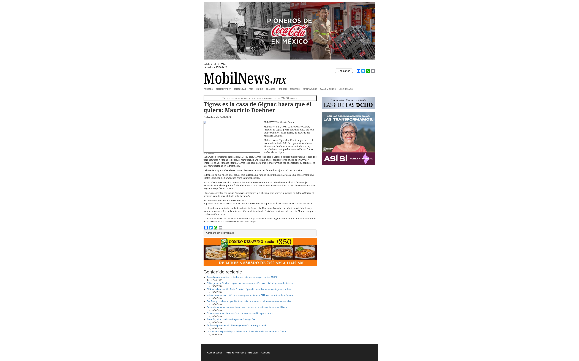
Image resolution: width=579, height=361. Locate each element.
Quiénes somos (214, 352)
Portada (208, 89)
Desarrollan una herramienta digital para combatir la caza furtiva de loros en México (247, 307)
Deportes (295, 89)
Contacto (265, 352)
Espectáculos (310, 89)
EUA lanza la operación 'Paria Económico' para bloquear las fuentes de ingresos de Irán (249, 289)
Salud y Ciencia (328, 89)
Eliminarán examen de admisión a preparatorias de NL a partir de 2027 (241, 313)
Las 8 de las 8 (346, 89)
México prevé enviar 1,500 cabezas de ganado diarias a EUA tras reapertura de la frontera (250, 295)
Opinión (282, 89)
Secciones (344, 71)
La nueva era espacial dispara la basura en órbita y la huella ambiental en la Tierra (246, 331)
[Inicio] (246, 78)
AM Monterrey (223, 89)
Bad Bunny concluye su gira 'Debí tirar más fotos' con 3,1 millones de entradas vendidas (249, 301)
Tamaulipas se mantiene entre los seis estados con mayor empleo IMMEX (242, 277)
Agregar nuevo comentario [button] (220, 232)
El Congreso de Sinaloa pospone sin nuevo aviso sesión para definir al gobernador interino (250, 283)
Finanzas (270, 89)
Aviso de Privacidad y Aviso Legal (242, 352)
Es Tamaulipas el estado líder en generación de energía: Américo (238, 325)
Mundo (259, 89)
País (251, 89)
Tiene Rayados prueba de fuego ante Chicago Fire (231, 319)
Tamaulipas (240, 89)
